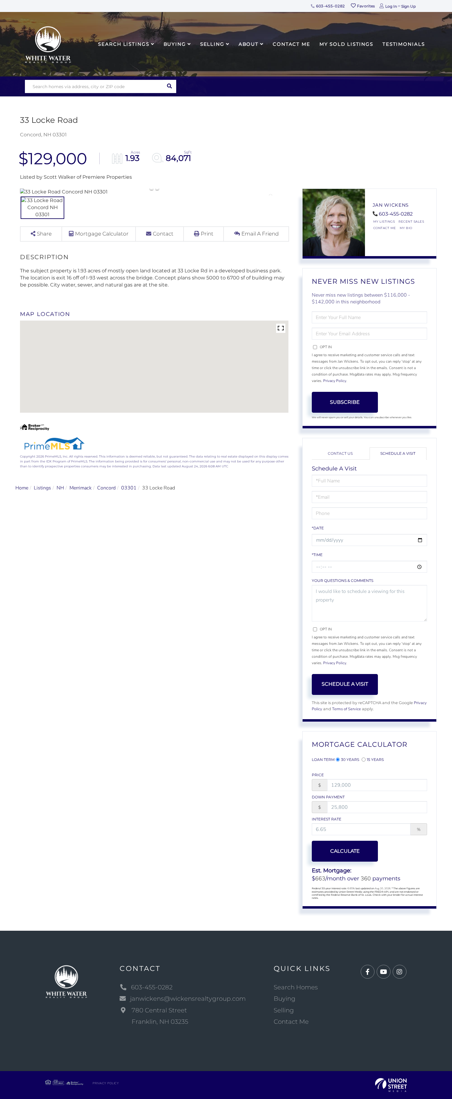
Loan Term (323, 759)
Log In (391, 6)
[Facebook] (367, 972)
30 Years (350, 759)
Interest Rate (326, 819)
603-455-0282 (330, 6)
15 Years (375, 759)
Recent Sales (411, 222)
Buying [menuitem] (175, 44)
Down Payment (328, 797)
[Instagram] (399, 972)
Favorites (365, 6)
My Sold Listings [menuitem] (346, 44)
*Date (318, 528)
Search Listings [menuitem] (123, 44)
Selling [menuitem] (212, 44)
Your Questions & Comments (342, 580)
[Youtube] (383, 972)
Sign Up (408, 6)
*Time (317, 554)
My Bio (406, 228)
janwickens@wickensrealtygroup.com (188, 998)
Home (21, 488)
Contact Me (384, 228)
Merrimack (80, 488)
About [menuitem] (249, 44)
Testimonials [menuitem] (404, 44)
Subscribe (345, 402)
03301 (129, 488)
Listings (42, 488)
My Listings (384, 222)
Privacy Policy (334, 380)
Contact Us (340, 453)
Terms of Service (346, 709)
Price (318, 775)
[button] (169, 86)
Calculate (345, 851)
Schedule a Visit (397, 453)
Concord (106, 488)
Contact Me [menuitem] (291, 44)
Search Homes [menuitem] (296, 987)
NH (60, 488)
